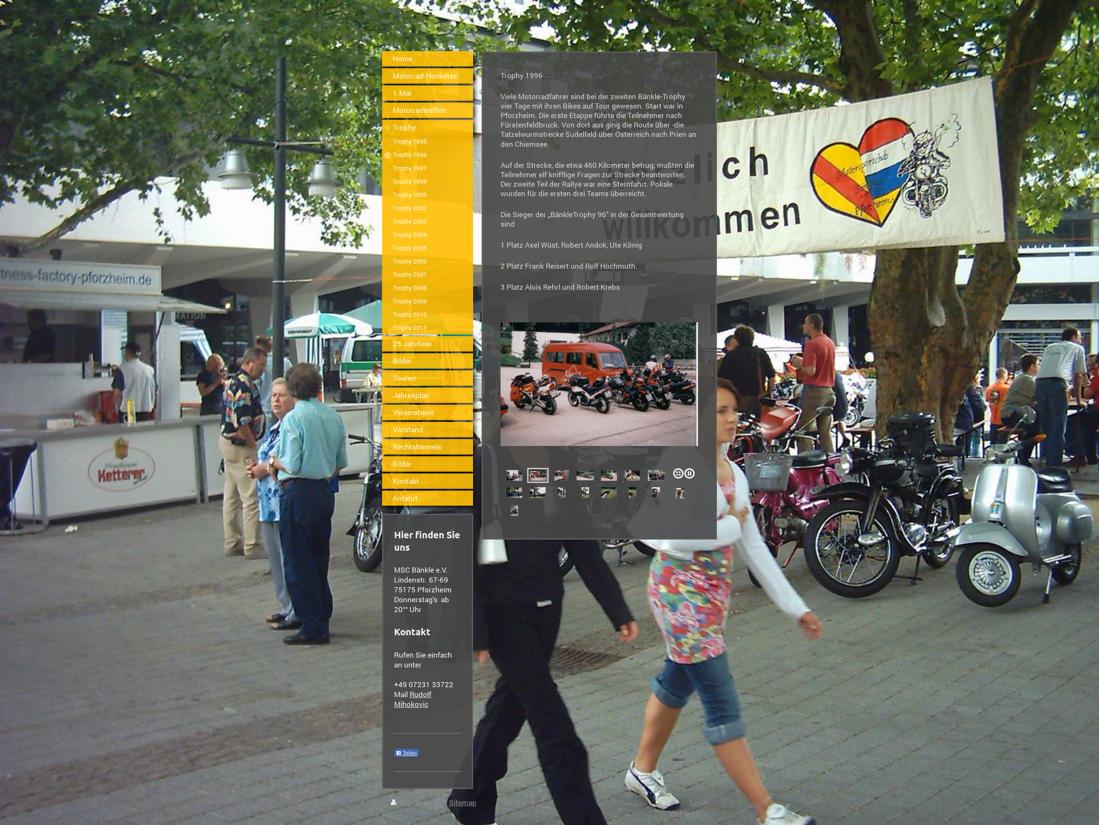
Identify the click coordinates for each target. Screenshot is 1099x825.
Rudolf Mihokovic (412, 699)
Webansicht (688, 813)
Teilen (409, 753)
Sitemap (463, 802)
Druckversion (422, 802)
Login (699, 802)
